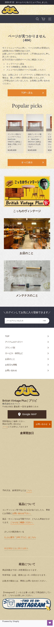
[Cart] (43, 19)
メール (5, 427)
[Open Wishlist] (50, 623)
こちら (29, 490)
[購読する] (44, 321)
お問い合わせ (42, 424)
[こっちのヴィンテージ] (27, 191)
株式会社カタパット (11, 404)
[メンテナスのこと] (27, 275)
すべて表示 (27, 162)
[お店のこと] (27, 233)
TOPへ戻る (27, 93)
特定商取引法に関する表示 (16, 548)
